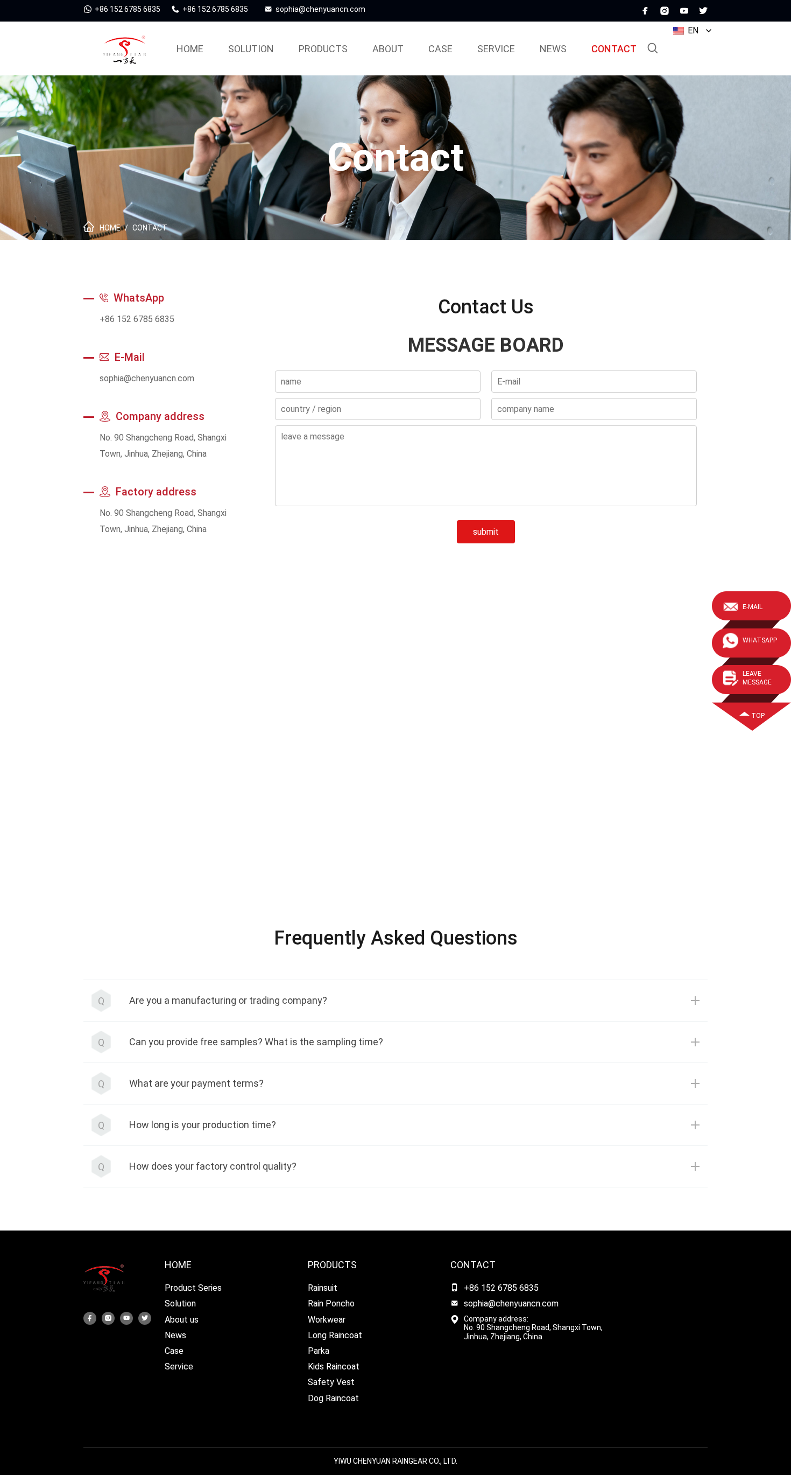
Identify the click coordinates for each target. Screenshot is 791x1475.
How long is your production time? (202, 1124)
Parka (318, 1351)
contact (473, 1264)
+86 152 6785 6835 (137, 319)
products (323, 48)
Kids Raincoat (333, 1366)
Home (178, 1264)
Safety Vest (331, 1382)
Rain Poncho (331, 1303)
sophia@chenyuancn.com (147, 378)
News (553, 48)
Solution (180, 1303)
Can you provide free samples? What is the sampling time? (256, 1041)
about (388, 48)
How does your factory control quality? (212, 1166)
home (189, 48)
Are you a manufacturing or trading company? (228, 1000)
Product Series (193, 1288)
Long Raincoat (335, 1335)
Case (174, 1351)
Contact (614, 48)
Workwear (326, 1320)
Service (179, 1366)
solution (251, 48)
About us (182, 1320)
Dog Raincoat (333, 1398)
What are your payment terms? (196, 1083)
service (496, 48)
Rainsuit (322, 1288)
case (440, 48)
